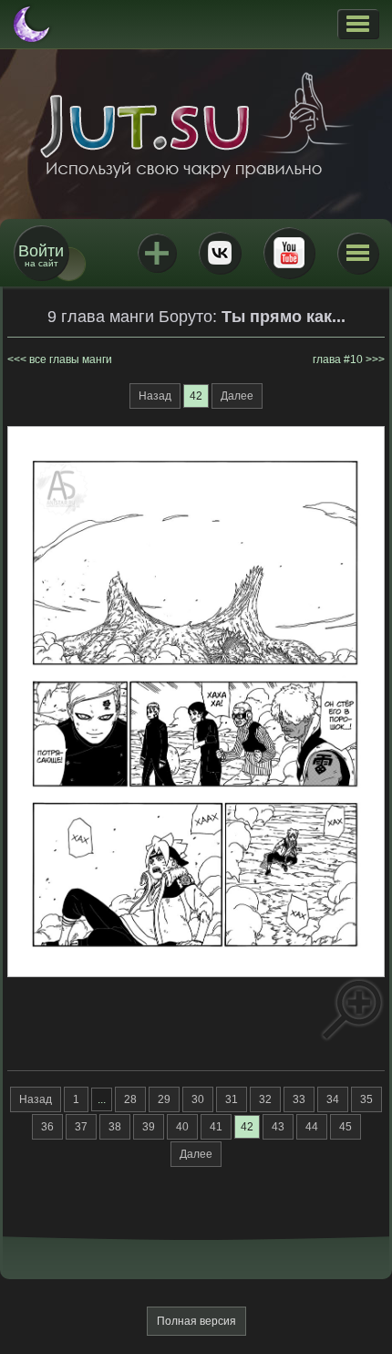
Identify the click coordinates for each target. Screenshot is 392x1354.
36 (47, 1126)
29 (164, 1099)
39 (148, 1126)
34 (332, 1099)
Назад (155, 396)
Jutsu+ (157, 253)
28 (130, 1099)
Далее (237, 396)
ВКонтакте (220, 253)
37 (81, 1126)
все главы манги (70, 359)
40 (182, 1126)
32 (265, 1099)
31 (231, 1099)
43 (278, 1126)
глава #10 (338, 359)
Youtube (289, 252)
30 (197, 1099)
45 (345, 1126)
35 (366, 1099)
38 (114, 1126)
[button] (357, 23)
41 (216, 1126)
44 (311, 1126)
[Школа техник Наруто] (196, 125)
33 (299, 1099)
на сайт (41, 255)
